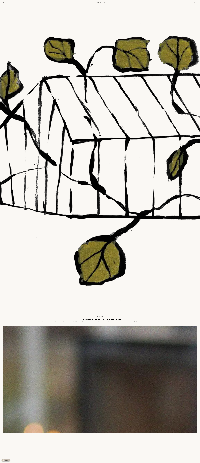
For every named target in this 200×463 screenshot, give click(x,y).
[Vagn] (197, 2)
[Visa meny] (3, 2)
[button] (6, 460)
